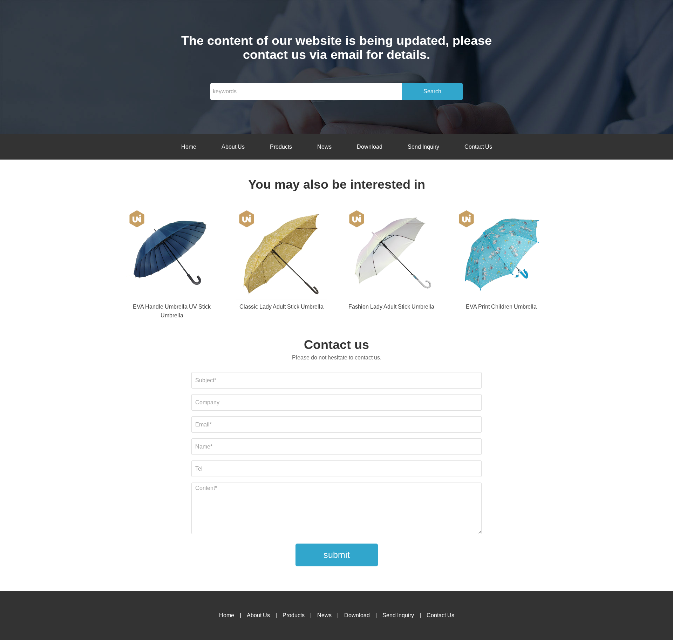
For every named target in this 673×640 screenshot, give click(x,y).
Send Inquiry (423, 147)
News (324, 147)
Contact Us (478, 147)
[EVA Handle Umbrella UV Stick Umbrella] (171, 255)
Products (281, 147)
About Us (233, 147)
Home (188, 147)
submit (337, 555)
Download (369, 147)
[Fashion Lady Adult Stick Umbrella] (391, 255)
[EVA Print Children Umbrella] (501, 255)
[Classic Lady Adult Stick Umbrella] (281, 255)
